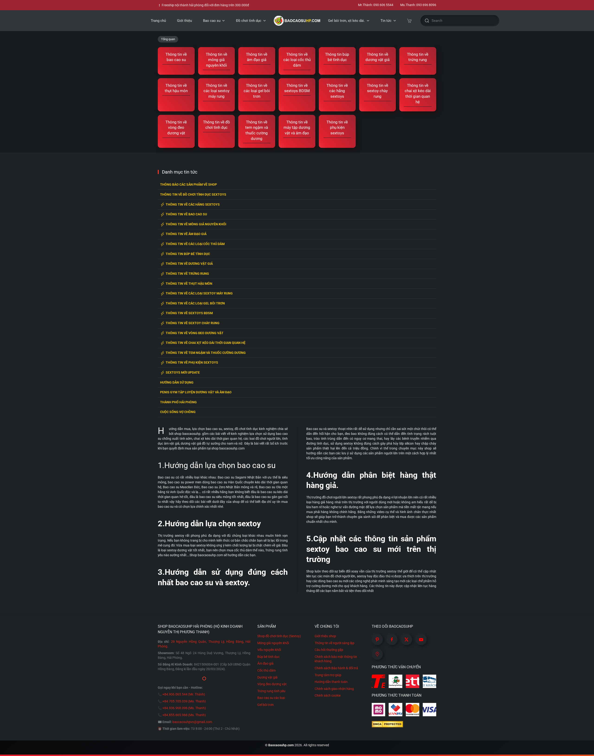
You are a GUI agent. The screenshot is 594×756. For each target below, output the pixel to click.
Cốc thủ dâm (266, 670)
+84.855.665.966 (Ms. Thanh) (184, 715)
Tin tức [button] (386, 21)
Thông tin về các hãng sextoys (193, 205)
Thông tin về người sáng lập (334, 643)
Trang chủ (158, 21)
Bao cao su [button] (211, 21)
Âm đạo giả (265, 663)
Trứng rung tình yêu (271, 691)
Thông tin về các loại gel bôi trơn (195, 303)
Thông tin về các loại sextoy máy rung (199, 293)
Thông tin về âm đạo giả (186, 234)
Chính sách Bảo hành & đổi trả (336, 668)
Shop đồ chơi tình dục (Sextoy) (279, 636)
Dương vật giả (267, 677)
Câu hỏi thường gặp (329, 650)
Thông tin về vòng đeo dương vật (194, 333)
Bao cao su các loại (271, 698)
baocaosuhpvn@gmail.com (192, 722)
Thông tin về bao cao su (186, 214)
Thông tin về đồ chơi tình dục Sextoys (193, 195)
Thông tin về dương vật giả (189, 264)
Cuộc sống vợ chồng (178, 412)
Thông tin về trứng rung (187, 274)
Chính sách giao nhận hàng (334, 689)
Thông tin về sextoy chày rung (193, 323)
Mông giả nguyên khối (273, 643)
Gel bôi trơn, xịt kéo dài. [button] (346, 21)
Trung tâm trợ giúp (328, 675)
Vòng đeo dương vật (272, 684)
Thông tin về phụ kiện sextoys (192, 363)
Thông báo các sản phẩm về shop (188, 185)
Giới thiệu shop (325, 636)
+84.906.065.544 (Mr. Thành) (183, 694)
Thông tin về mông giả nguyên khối (196, 224)
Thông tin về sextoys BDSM (189, 313)
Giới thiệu (184, 21)
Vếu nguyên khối (269, 650)
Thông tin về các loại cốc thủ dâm (195, 244)
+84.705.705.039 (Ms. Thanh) (184, 701)
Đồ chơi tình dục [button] (248, 21)
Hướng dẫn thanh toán (331, 682)
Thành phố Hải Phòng (178, 402)
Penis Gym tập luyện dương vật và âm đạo (196, 392)
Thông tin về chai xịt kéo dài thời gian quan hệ (205, 343)
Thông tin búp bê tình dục (188, 254)
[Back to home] (297, 20)
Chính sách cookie (328, 695)
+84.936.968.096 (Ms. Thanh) (184, 708)
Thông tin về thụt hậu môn (189, 284)
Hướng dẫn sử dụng (177, 382)
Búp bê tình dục (268, 657)
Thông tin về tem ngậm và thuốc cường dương (206, 353)
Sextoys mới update (183, 373)
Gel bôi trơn (265, 705)
